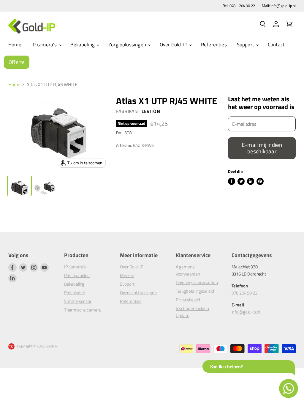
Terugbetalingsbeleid (195, 291)
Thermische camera (82, 309)
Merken (127, 275)
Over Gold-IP (174, 44)
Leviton (151, 111)
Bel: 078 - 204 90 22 (239, 6)
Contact (276, 44)
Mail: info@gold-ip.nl (279, 6)
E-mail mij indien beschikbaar (262, 148)
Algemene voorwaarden (188, 270)
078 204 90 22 (244, 292)
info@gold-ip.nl (246, 312)
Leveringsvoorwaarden (197, 282)
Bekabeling (83, 44)
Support (246, 44)
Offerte (17, 62)
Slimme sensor (77, 301)
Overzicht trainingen (138, 292)
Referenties (214, 44)
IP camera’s (44, 44)
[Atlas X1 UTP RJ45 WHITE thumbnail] (19, 185)
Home (14, 44)
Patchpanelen (77, 275)
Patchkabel (74, 292)
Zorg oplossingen (127, 44)
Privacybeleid (188, 299)
